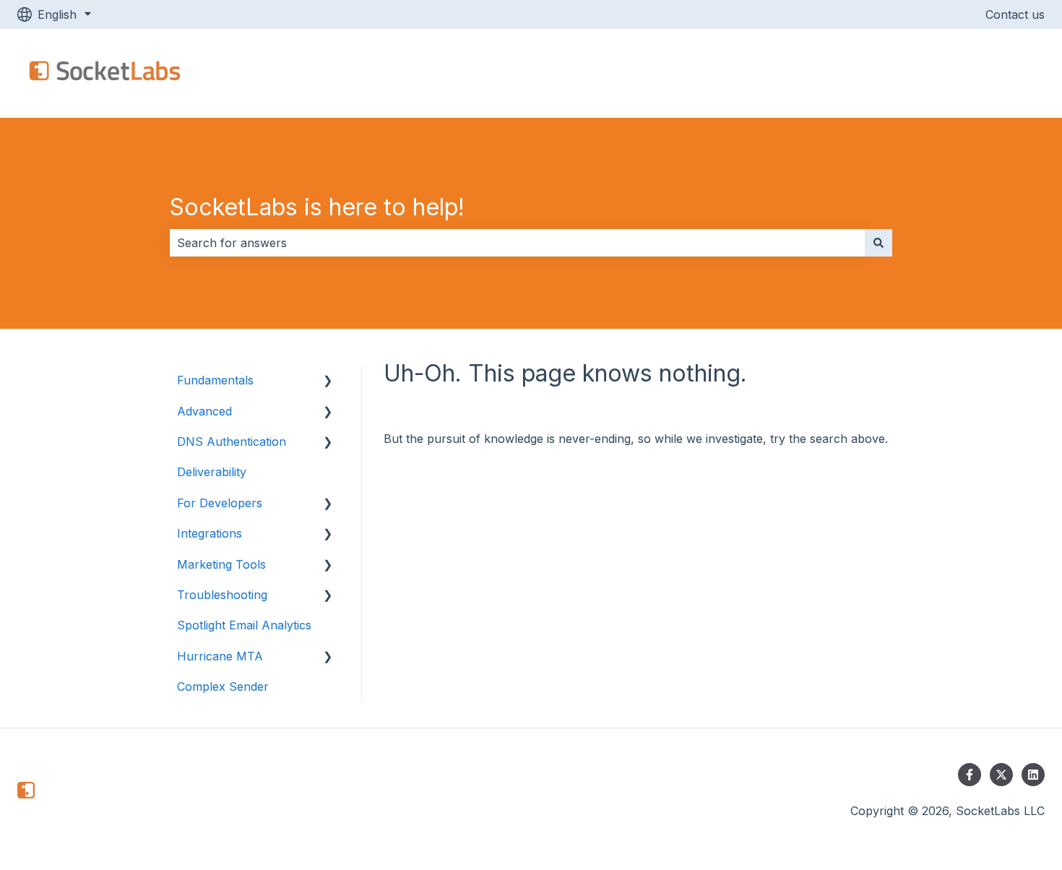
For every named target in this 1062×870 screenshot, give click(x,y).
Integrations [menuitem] (209, 533)
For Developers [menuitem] (219, 503)
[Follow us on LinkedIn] (1033, 774)
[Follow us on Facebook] (969, 774)
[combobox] (517, 243)
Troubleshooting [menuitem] (222, 594)
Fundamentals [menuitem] (215, 380)
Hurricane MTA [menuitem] (220, 656)
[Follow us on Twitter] (1001, 774)
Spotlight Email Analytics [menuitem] (244, 625)
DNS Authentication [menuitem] (231, 441)
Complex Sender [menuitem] (223, 686)
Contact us (1015, 14)
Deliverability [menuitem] (211, 472)
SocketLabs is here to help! (317, 207)
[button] (328, 381)
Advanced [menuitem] (204, 411)
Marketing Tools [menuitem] (221, 564)
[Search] (878, 243)
